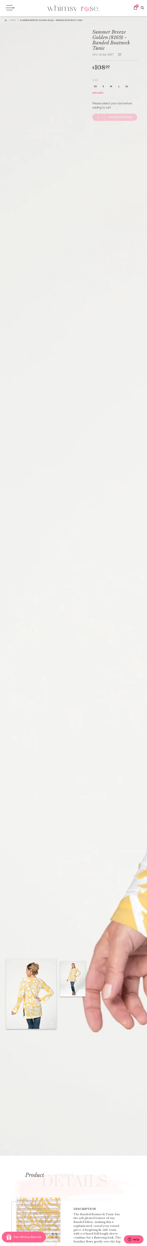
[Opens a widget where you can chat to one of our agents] (133, 1239)
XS (95, 86)
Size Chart (98, 93)
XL (126, 86)
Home (13, 20)
